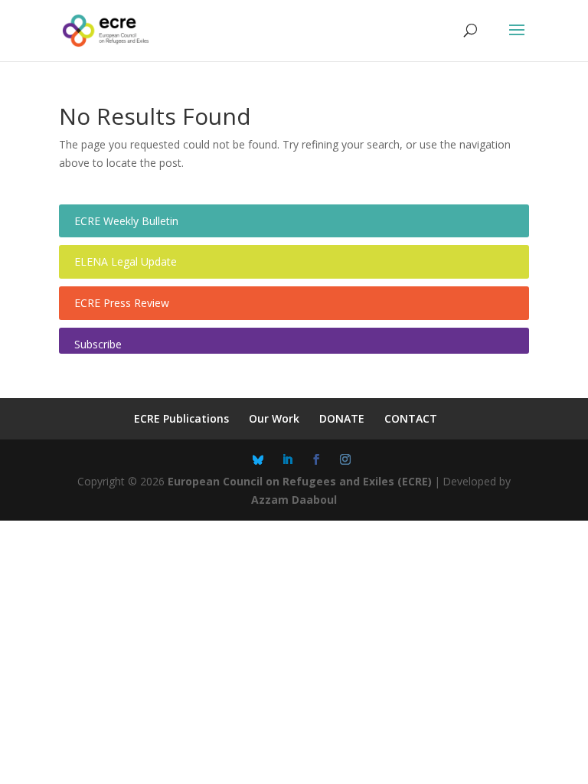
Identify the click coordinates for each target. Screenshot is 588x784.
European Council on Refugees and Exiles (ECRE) (300, 481)
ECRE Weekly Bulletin (126, 221)
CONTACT (410, 418)
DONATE (341, 418)
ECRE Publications (181, 418)
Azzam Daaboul (294, 499)
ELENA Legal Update (125, 261)
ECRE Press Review (121, 303)
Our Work (274, 418)
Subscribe (98, 344)
